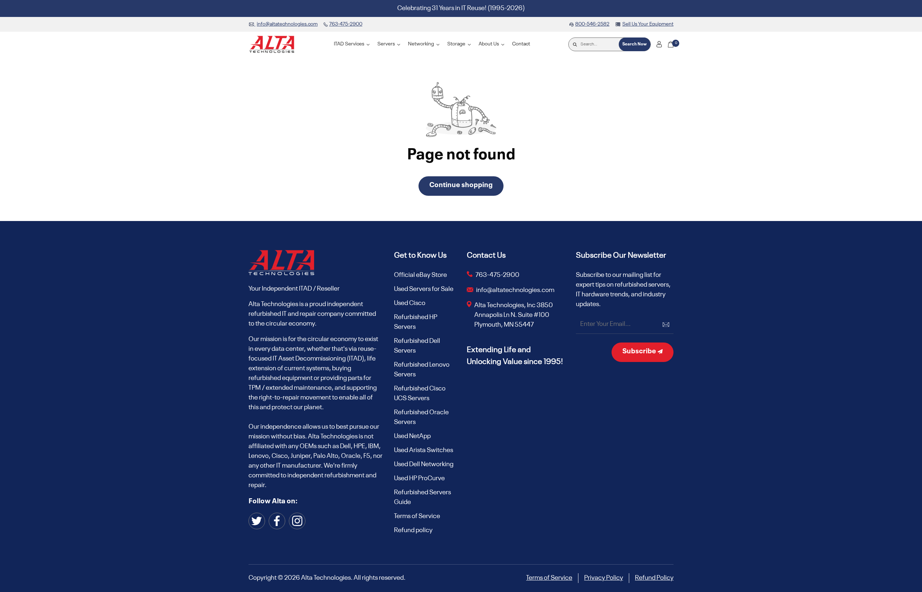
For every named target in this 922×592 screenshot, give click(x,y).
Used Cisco (409, 303)
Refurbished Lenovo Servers (421, 370)
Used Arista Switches (423, 450)
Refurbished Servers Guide (422, 497)
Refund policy (413, 530)
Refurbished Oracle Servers (421, 417)
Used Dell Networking (423, 464)
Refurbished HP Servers (415, 322)
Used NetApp (412, 436)
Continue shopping (461, 185)
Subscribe (639, 351)
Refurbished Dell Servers (417, 346)
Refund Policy (654, 578)
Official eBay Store (420, 275)
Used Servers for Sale (423, 289)
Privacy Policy (603, 578)
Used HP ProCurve (419, 478)
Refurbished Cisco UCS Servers (420, 393)
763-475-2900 (497, 275)
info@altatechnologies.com (515, 290)
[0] (670, 44)
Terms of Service (417, 516)
